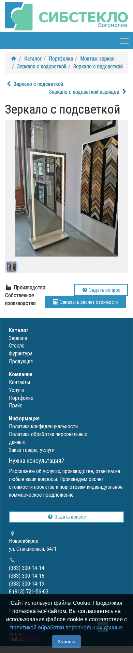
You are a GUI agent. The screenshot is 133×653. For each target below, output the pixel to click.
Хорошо (66, 641)
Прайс (16, 405)
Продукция (21, 361)
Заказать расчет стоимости (89, 302)
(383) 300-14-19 (26, 583)
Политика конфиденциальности (43, 426)
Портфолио (61, 58)
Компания (20, 374)
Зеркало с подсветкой (41, 66)
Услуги (16, 390)
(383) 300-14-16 (26, 576)
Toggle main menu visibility (125, 40)
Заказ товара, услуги (32, 450)
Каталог (33, 58)
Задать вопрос (104, 290)
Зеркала (18, 338)
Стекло (17, 345)
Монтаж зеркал (97, 58)
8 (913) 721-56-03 (28, 591)
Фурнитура (20, 353)
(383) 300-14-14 (26, 568)
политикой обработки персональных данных (66, 627)
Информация (24, 418)
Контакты (19, 382)
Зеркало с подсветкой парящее (85, 92)
